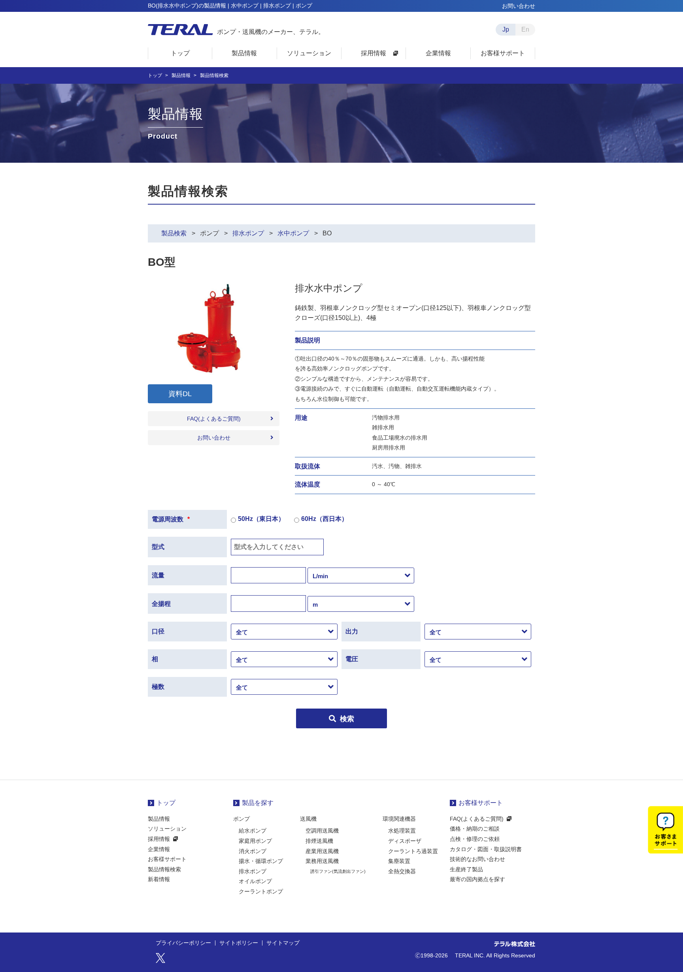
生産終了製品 (466, 869)
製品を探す (258, 802)
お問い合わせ (518, 6)
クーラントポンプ (261, 891)
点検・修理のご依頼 (475, 839)
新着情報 (159, 879)
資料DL (180, 394)
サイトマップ (283, 943)
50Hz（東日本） (261, 518)
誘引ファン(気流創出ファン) (338, 871)
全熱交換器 (402, 871)
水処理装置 (402, 830)
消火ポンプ (252, 851)
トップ (155, 75)
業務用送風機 (322, 861)
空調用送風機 (322, 830)
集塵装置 (399, 861)
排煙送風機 (319, 841)
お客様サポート (167, 859)
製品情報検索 (164, 869)
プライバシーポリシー (183, 943)
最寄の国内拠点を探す (477, 879)
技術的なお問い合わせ (477, 859)
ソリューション (167, 828)
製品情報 (181, 75)
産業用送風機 (322, 851)
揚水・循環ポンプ (261, 861)
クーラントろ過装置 (413, 851)
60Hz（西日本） (324, 518)
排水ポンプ (248, 233)
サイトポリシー (238, 943)
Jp (505, 29)
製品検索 (174, 233)
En (525, 29)
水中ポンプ (293, 233)
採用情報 (159, 839)
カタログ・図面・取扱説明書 (486, 849)
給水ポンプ (252, 830)
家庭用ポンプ (255, 841)
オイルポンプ (255, 881)
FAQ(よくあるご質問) (214, 418)
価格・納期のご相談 (475, 828)
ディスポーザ (404, 841)
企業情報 (159, 849)
